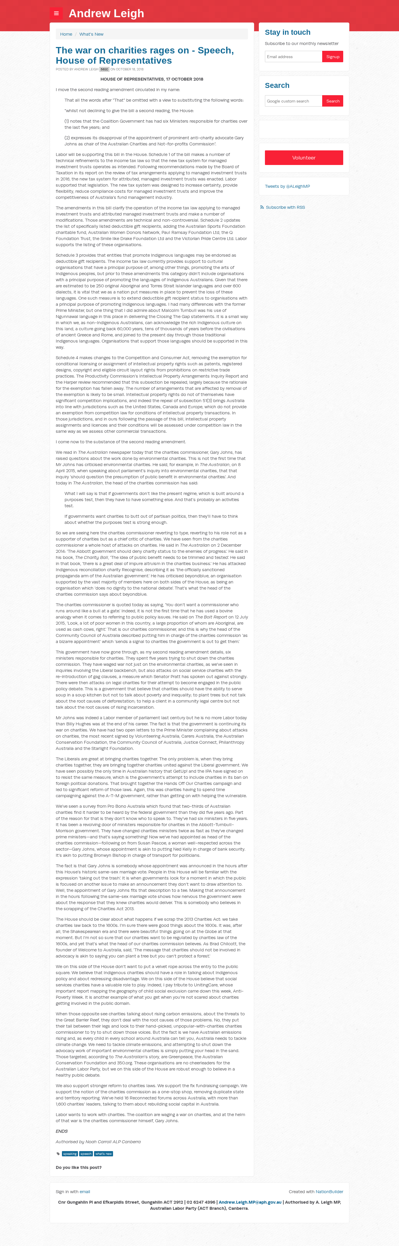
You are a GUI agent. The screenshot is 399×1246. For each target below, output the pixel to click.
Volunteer (304, 157)
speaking (70, 1154)
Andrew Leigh (106, 13)
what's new (104, 1154)
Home (66, 34)
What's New (91, 34)
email (85, 1191)
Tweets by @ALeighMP (287, 186)
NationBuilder (329, 1191)
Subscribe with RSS (285, 207)
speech (86, 1154)
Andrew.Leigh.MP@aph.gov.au (250, 1202)
